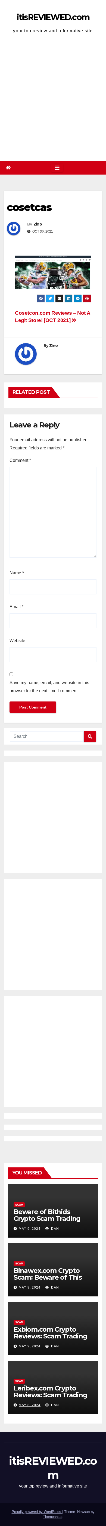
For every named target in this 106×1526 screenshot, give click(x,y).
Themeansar (52, 1517)
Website (17, 640)
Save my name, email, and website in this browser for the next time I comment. (49, 686)
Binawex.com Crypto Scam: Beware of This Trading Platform (48, 1277)
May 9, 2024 (29, 1229)
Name (17, 573)
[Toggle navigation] (57, 168)
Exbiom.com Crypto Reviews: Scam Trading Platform (50, 1336)
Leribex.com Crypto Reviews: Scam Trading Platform (50, 1395)
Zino (37, 224)
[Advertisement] (53, 99)
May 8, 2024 (29, 1405)
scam (19, 1204)
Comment (20, 460)
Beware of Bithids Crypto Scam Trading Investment (47, 1218)
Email (16, 606)
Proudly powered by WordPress (37, 1512)
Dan (54, 1229)
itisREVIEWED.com (53, 17)
